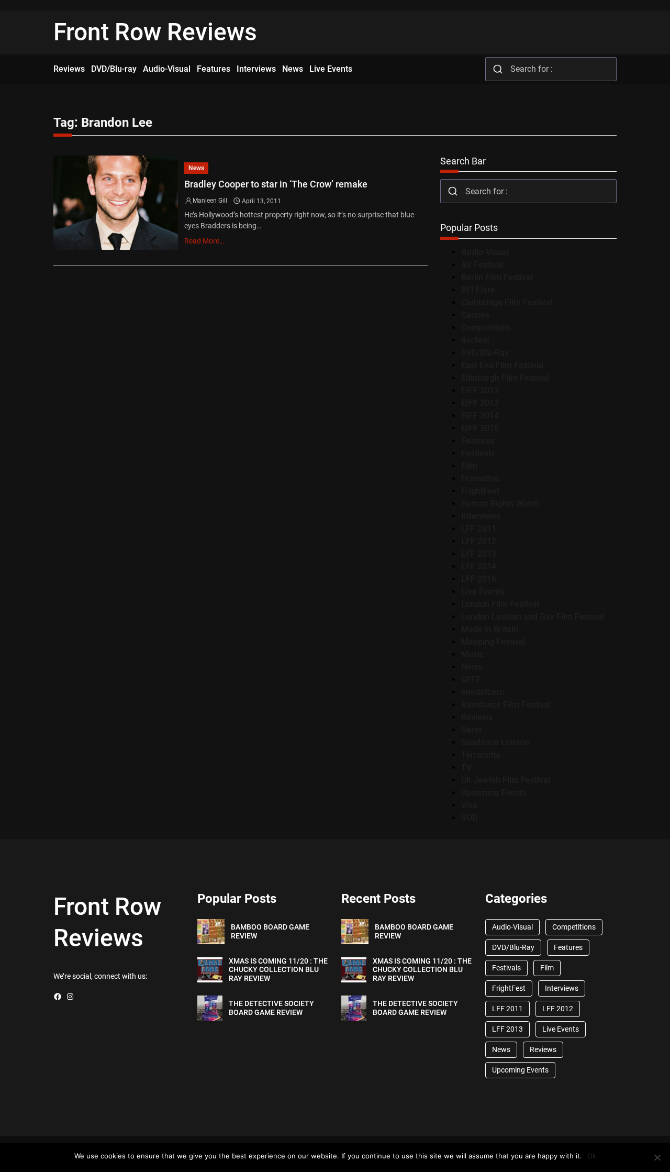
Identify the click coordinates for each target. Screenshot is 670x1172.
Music (472, 654)
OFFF (471, 679)
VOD (469, 818)
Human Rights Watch (500, 503)
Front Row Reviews (155, 32)
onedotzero (482, 692)
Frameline (480, 478)
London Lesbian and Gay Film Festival (532, 617)
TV (466, 767)
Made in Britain (489, 629)
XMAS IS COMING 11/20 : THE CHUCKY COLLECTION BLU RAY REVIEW (278, 970)
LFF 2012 (478, 541)
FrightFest (480, 491)
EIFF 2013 (480, 403)
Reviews (477, 717)
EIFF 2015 (480, 428)
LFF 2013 (478, 554)
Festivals (478, 453)
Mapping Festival (493, 642)
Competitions (486, 328)
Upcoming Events (493, 793)
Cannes (475, 315)
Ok (591, 1156)
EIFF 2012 (480, 390)
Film (469, 466)
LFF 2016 (478, 579)
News (196, 168)
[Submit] (498, 69)
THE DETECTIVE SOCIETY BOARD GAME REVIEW (271, 1007)
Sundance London (495, 742)
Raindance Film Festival (506, 705)
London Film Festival (500, 604)
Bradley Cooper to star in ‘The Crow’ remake (275, 184)
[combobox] (551, 69)
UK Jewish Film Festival (505, 780)
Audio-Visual (485, 252)
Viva (469, 805)
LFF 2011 (478, 529)
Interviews (480, 516)
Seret (471, 730)
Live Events (482, 591)
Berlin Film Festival (497, 277)
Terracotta (480, 755)
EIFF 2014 (480, 416)
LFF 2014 (478, 566)
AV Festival (482, 265)
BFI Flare (478, 290)
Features (478, 441)
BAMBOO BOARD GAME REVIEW (270, 931)
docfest (475, 340)
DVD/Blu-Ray (485, 353)
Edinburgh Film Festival (505, 378)
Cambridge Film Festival (506, 302)
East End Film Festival (502, 365)
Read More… (204, 241)
